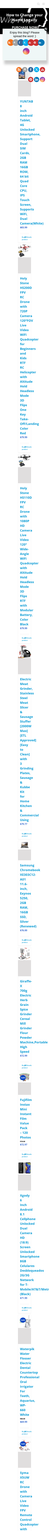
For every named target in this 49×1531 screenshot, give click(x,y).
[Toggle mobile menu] (43, 4)
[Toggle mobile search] (38, 4)
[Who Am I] (24, 21)
